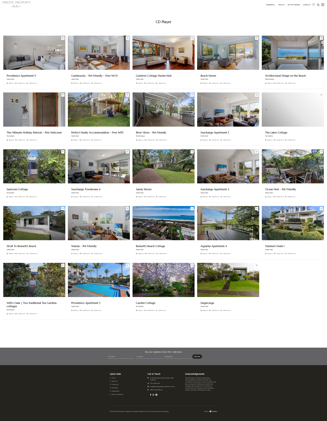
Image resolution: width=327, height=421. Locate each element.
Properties (115, 388)
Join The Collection (293, 5)
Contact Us (306, 5)
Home (113, 378)
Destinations (270, 5)
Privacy (148, 411)
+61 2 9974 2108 (155, 383)
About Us (281, 5)
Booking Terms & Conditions (160, 411)
